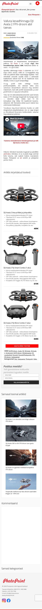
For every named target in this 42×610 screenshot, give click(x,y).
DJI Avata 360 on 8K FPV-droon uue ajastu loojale (20, 444)
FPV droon (7, 357)
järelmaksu (7, 154)
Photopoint (29, 359)
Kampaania (21, 359)
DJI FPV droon (17, 353)
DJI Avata (27, 351)
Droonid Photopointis (25, 355)
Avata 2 (21, 70)
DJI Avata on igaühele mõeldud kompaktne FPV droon (20, 468)
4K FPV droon (13, 351)
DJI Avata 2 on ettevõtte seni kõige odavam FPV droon (20, 420)
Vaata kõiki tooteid (22, 346)
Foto (15, 359)
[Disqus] (21, 535)
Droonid (15, 355)
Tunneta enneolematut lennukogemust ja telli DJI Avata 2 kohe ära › (21, 142)
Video (35, 359)
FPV (33, 355)
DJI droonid (9, 353)
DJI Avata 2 (15, 63)
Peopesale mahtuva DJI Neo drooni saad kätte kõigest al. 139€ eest (21, 493)
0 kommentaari (10, 35)
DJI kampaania (26, 353)
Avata (20, 351)
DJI (21, 158)
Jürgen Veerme (12, 33)
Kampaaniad (15, 357)
